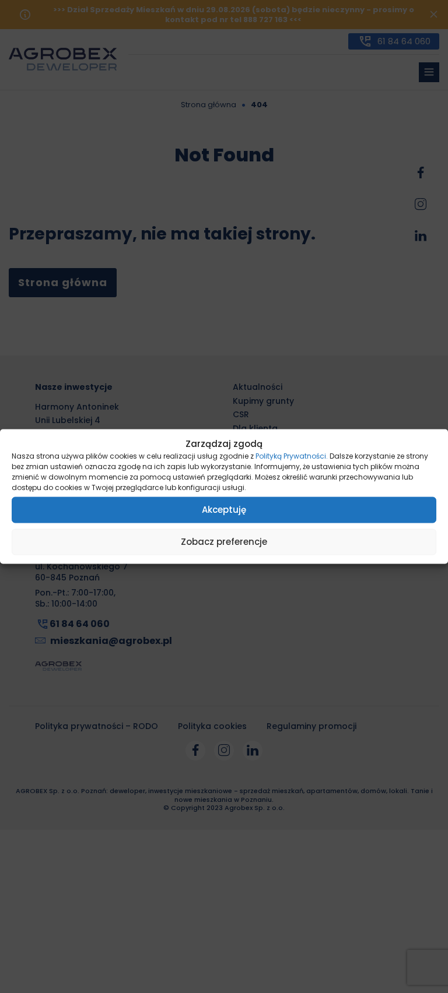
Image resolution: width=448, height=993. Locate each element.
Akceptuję (224, 509)
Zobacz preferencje (224, 542)
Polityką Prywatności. (292, 455)
